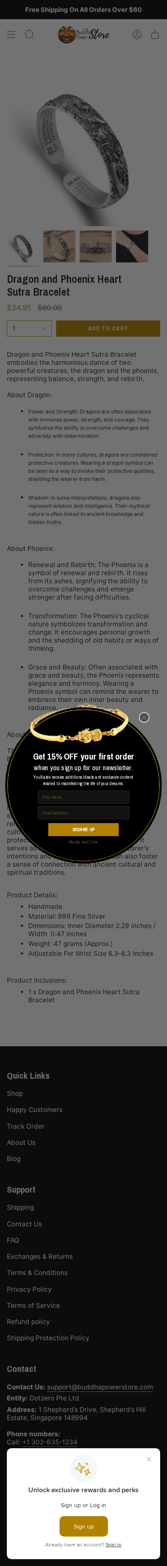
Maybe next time (83, 841)
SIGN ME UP (83, 829)
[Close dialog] (144, 717)
